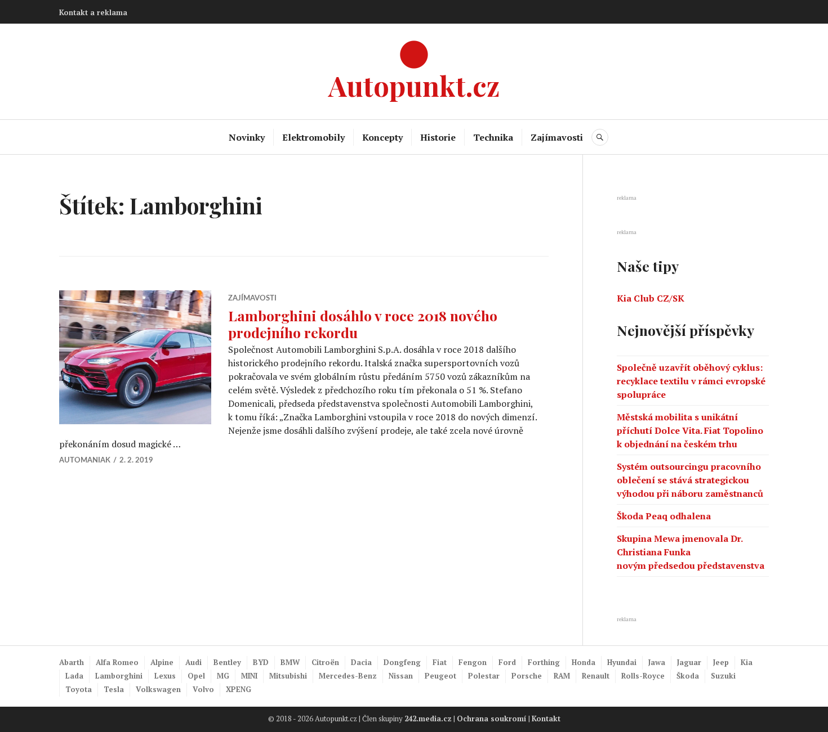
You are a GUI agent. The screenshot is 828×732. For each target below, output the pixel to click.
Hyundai (621, 662)
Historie (438, 137)
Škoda (687, 676)
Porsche (526, 676)
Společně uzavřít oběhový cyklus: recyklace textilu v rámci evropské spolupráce (691, 381)
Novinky (247, 137)
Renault (595, 676)
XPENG (238, 689)
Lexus (165, 676)
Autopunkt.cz (414, 85)
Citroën (325, 662)
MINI (249, 676)
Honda (583, 662)
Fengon (472, 662)
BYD (261, 662)
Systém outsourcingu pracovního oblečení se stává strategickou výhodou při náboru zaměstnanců (690, 480)
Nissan (401, 676)
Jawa (656, 662)
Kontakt (546, 718)
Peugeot (440, 676)
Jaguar (689, 662)
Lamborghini (119, 676)
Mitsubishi (288, 676)
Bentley (227, 662)
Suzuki (723, 676)
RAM (562, 676)
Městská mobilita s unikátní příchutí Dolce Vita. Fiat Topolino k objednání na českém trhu (690, 430)
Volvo (203, 689)
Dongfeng (402, 662)
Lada (74, 676)
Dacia (361, 662)
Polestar (484, 676)
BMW (290, 662)
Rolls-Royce (643, 676)
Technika (493, 137)
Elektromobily (313, 137)
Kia (747, 662)
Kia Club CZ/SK (650, 298)
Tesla (114, 689)
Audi (193, 662)
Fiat (440, 662)
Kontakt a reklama (93, 12)
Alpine (161, 662)
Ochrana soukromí (492, 718)
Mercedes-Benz (348, 676)
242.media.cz (428, 718)
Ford (507, 662)
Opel (196, 676)
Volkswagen (158, 689)
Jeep (721, 662)
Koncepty (382, 137)
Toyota (78, 689)
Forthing (544, 662)
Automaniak (84, 460)
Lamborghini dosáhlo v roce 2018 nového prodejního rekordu (362, 324)
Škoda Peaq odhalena (664, 516)
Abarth (71, 662)
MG (223, 676)
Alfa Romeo (117, 662)
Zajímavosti (557, 137)
